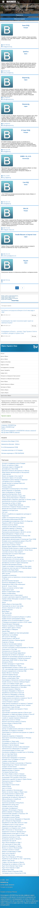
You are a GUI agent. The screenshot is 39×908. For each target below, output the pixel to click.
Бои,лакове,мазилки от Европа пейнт (13, 794)
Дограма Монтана (7, 609)
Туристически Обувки (6, 395)
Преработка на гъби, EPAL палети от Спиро (14, 822)
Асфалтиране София (8, 869)
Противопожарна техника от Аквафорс (13, 768)
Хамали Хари (6, 631)
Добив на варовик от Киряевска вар (12, 812)
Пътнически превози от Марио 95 (12, 646)
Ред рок (25, 261)
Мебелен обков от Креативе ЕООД (12, 871)
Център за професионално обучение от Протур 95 (17, 729)
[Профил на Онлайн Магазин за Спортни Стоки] (7, 239)
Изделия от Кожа (5, 364)
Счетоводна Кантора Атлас (10, 772)
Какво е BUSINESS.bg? (8, 427)
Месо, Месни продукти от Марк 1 (12, 842)
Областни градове (19, 19)
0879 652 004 (6, 71)
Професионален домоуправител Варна (13, 618)
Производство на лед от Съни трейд (12, 606)
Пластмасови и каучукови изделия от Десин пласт (17, 712)
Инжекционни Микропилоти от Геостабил (14, 687)
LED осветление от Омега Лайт (11, 844)
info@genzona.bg (7, 46)
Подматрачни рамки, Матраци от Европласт (15, 479)
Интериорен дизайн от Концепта (11, 839)
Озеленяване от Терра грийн (10, 741)
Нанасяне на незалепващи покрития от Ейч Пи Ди (16, 656)
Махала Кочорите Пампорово (10, 624)
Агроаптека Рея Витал (8, 727)
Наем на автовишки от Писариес (11, 492)
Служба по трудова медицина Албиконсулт (14, 718)
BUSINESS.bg (4, 882)
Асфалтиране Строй (8, 590)
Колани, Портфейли (5, 370)
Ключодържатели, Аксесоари (7, 367)
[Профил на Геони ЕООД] (7, 30)
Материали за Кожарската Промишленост (10, 376)
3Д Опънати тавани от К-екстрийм (12, 478)
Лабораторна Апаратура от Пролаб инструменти (16, 658)
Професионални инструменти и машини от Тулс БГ (17, 698)
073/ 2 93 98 (6, 176)
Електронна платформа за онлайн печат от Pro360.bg (17, 752)
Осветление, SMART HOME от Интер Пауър (14, 660)
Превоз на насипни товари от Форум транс (14, 792)
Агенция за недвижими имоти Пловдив (13, 463)
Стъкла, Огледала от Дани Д (10, 702)
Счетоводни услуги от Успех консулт (13, 824)
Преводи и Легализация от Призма (12, 810)
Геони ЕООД (25, 25)
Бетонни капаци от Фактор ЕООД (11, 723)
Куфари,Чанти (4, 373)
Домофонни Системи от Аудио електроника (15, 563)
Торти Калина (6, 711)
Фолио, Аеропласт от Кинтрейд (11, 490)
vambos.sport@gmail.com (9, 256)
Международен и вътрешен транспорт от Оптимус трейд (18, 499)
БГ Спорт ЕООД (25, 130)
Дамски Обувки (4, 356)
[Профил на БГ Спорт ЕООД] (7, 135)
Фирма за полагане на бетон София (12, 588)
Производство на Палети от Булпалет (13, 655)
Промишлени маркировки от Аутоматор (14, 757)
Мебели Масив (6, 786)
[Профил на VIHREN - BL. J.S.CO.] (7, 161)
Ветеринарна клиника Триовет (11, 817)
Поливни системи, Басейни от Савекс (13, 530)
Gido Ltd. (25, 208)
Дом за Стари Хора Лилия (9, 754)
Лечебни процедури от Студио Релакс (13, 664)
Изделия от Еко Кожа (6, 362)
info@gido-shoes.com (8, 229)
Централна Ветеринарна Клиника (12, 564)
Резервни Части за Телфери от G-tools (13, 759)
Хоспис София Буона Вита (9, 756)
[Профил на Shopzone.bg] (7, 82)
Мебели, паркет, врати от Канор (11, 627)
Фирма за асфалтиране (9, 593)
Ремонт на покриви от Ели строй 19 (12, 476)
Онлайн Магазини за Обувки (7, 384)
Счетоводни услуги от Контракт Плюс (13, 700)
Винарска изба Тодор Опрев (10, 570)
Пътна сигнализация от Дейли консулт (13, 696)
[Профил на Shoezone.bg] (7, 108)
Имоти (4, 602)
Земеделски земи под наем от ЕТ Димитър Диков (16, 568)
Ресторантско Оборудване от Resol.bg (13, 694)
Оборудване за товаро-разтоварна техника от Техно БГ (18, 714)
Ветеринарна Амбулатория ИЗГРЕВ (12, 519)
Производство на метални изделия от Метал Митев (17, 550)
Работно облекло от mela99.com (11, 799)
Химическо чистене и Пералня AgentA (13, 640)
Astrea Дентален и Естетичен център (13, 559)
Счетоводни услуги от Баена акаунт (12, 595)
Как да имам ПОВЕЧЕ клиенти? (10, 432)
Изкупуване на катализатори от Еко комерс (15, 489)
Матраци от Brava (7, 725)
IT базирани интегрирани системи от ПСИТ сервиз (17, 622)
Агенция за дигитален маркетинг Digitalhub (15, 597)
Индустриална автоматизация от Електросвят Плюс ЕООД (19, 539)
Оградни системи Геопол (9, 766)
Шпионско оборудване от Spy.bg (11, 846)
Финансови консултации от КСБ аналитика (14, 508)
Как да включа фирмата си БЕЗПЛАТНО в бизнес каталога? (18, 430)
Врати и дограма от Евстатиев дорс (12, 790)
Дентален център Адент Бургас (11, 676)
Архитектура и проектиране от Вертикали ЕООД (16, 685)
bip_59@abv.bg (7, 177)
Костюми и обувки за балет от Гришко (13, 774)
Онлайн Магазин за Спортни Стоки (25, 235)
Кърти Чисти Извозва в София (11, 868)
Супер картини (6, 474)
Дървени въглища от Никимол (11, 770)
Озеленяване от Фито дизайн (10, 815)
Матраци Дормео (7, 487)
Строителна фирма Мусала (10, 674)
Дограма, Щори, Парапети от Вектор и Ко (14, 546)
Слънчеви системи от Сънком (10, 850)
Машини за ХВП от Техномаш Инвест (13, 523)
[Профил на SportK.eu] (7, 56)
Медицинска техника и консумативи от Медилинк (16, 763)
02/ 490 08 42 (6, 97)
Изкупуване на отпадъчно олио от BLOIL (14, 828)
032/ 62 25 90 (6, 149)
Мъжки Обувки (4, 381)
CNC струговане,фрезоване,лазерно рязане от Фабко (17, 669)
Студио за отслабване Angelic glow (12, 683)
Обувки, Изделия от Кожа (9, 346)
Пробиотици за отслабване (10, 635)
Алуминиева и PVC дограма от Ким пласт (14, 777)
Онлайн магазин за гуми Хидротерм (12, 557)
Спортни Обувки (4, 392)
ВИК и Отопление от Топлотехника (12, 830)
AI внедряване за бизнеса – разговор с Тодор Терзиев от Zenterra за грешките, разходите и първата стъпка (19, 332)
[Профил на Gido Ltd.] (7, 213)
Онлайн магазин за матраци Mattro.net (13, 483)
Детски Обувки (4, 359)
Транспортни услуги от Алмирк (11, 720)
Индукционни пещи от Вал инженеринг (13, 584)
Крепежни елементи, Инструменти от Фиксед (15, 470)
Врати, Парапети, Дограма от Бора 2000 (13, 496)
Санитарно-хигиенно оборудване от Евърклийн (16, 819)
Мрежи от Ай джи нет (8, 555)
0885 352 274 (6, 254)
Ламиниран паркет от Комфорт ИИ (12, 467)
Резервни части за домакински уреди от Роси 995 (16, 541)
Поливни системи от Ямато (10, 806)
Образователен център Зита (10, 804)
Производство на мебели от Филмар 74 (14, 797)
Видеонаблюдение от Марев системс (13, 534)
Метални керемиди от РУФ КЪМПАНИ (12, 453)
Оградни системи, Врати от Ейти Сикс (13, 526)
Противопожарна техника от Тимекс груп (14, 667)
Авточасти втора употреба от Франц (12, 572)
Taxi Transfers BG (7, 613)
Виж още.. (34, 315)
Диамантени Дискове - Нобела (10, 444)
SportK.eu (25, 52)
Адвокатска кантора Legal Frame (11, 826)
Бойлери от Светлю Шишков (10, 745)
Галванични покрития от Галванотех (12, 736)
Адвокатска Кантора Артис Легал (11, 494)
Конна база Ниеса (7, 783)
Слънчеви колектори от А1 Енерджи (12, 450)
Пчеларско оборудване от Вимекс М (13, 691)
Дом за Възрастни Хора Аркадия (11, 821)
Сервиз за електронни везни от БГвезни (14, 517)
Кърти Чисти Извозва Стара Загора (12, 866)
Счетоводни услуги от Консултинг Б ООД (14, 873)
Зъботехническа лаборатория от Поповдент (15, 748)
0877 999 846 (6, 45)
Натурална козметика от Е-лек (11, 837)
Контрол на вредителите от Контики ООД (14, 671)
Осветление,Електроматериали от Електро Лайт (16, 535)
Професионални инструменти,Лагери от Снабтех (16, 617)
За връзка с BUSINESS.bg (8, 425)
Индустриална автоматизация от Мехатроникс (15, 472)
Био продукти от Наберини (10, 629)
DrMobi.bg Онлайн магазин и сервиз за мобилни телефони (19, 548)
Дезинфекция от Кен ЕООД (10, 469)
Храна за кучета (6, 615)
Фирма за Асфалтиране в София (11, 851)
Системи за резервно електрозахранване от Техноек (17, 647)
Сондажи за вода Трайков (9, 761)
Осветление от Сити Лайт (9, 649)
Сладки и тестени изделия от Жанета (13, 862)
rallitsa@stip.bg (7, 203)
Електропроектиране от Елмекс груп (13, 750)
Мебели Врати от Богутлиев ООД (11, 604)
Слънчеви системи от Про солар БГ (12, 552)
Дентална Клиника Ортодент (10, 581)
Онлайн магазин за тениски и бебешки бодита (15, 682)
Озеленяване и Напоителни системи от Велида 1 (16, 680)
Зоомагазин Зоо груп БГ (9, 840)
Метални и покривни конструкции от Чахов (15, 709)
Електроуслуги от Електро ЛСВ (11, 651)
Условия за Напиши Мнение (8, 892)
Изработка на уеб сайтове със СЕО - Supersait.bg (16, 859)
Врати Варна (5, 611)
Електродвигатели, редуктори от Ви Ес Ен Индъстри (17, 521)
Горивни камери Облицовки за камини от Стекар (16, 599)
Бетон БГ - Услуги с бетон (9, 586)
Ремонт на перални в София (10, 465)
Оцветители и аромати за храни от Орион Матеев (16, 779)
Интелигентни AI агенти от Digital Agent (14, 501)
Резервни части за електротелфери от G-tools (15, 620)
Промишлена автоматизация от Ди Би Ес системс (16, 532)
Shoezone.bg (25, 104)
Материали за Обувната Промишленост (10, 378)
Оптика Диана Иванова (8, 801)
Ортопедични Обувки (6, 387)
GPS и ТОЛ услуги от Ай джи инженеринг (14, 776)
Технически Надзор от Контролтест (12, 543)
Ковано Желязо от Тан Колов (10, 673)
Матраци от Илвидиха (8, 485)
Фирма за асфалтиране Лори (10, 678)
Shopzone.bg (25, 78)
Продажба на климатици (9, 575)
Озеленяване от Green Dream (10, 785)
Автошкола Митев (7, 662)
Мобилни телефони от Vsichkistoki (12, 626)
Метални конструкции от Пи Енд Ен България (15, 716)
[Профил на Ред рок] (7, 265)
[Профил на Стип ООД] (7, 187)
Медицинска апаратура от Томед (11, 665)
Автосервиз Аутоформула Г (10, 808)
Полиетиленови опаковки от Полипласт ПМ (15, 813)
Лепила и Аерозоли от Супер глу (11, 608)
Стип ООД (26, 182)
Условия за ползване (6, 887)
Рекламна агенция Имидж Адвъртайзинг (14, 653)
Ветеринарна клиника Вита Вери (11, 537)
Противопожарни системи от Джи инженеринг (16, 747)
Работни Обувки (4, 390)
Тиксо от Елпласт (7, 788)
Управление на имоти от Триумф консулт (14, 831)
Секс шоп (5, 512)
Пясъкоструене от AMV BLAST (11, 638)
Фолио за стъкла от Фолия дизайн (12, 848)
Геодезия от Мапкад (8, 642)
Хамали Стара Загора (8, 860)
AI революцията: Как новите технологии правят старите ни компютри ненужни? (17, 322)
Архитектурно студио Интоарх (11, 707)
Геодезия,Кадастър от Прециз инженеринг (14, 765)
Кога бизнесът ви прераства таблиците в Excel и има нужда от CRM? (18, 311)
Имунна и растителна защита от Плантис (14, 721)
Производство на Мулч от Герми (11, 503)
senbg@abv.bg (7, 151)
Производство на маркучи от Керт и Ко (13, 864)
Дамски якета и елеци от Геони (11, 544)
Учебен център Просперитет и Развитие (13, 498)
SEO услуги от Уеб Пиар (9, 637)
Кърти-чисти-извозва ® (9, 853)
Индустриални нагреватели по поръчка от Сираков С (17, 703)
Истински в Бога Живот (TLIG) (10, 441)
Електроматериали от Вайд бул (11, 689)
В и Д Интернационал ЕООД (9, 447)
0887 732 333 (6, 228)
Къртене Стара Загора (8, 855)
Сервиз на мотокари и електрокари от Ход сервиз (16, 566)
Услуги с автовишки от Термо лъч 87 (12, 795)
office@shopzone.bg (8, 99)
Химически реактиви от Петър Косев (13, 803)
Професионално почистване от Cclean (13, 833)
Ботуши (2, 353)
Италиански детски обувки (10, 525)
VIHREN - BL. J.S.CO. (25, 156)
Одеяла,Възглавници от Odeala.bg (12, 528)
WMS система (6, 573)
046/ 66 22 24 (6, 202)
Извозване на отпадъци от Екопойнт (12, 730)
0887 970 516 (6, 280)
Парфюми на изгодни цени (10, 510)
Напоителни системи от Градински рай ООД (15, 835)
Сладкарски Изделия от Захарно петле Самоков (16, 705)
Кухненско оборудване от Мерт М (12, 582)
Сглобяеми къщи (7, 600)
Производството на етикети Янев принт (13, 553)
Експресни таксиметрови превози (12, 644)
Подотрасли (19, 15)
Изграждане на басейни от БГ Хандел (13, 743)
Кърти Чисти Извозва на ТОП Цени (12, 857)
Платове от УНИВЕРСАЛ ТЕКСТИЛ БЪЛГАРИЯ (15, 633)
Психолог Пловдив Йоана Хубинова (12, 505)
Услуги (3, 429)
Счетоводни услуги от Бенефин (11, 481)
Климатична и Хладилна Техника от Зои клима (15, 507)
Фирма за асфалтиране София (11, 591)
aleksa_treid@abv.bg (8, 73)
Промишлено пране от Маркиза (11, 781)
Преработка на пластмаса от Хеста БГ (13, 692)
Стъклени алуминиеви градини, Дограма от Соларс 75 (18, 561)
